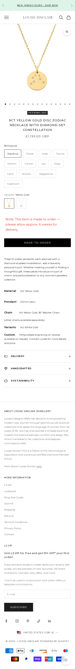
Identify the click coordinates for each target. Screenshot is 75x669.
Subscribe (18, 607)
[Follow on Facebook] (6, 621)
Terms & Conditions (15, 522)
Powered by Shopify (54, 641)
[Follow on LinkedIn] (50, 621)
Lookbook (10, 491)
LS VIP (8, 484)
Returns (9, 515)
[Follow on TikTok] (39, 621)
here (38, 466)
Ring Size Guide (13, 497)
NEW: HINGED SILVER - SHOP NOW (37, 5)
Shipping (9, 509)
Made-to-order (37, 242)
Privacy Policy (12, 528)
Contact (9, 534)
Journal (8, 503)
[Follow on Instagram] (17, 621)
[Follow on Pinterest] (28, 621)
